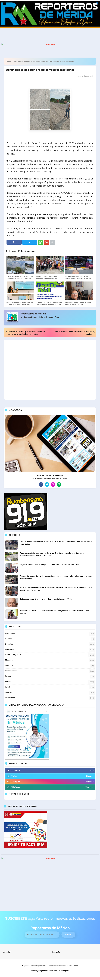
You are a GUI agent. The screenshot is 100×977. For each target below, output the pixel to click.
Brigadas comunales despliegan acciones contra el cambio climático (49, 564)
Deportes (9, 644)
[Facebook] (41, 484)
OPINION (9, 665)
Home (9, 61)
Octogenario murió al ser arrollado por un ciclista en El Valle (46, 599)
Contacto (56, 952)
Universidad (10, 698)
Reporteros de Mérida (44, 966)
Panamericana (11, 671)
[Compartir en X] (29, 242)
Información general (22, 61)
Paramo (8, 676)
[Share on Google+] (46, 242)
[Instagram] (53, 484)
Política (8, 681)
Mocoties (9, 660)
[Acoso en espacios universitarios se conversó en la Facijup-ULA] (20, 290)
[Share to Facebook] (14, 242)
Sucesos (8, 692)
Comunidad (10, 633)
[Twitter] (47, 484)
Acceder (7, 952)
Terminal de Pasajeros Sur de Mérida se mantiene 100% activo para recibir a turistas (78, 278)
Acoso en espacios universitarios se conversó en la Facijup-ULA (20, 303)
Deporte (8, 639)
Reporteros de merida (33, 313)
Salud (7, 687)
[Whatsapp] (59, 484)
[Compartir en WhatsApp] (40, 242)
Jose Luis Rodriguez (61, 971)
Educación (9, 649)
